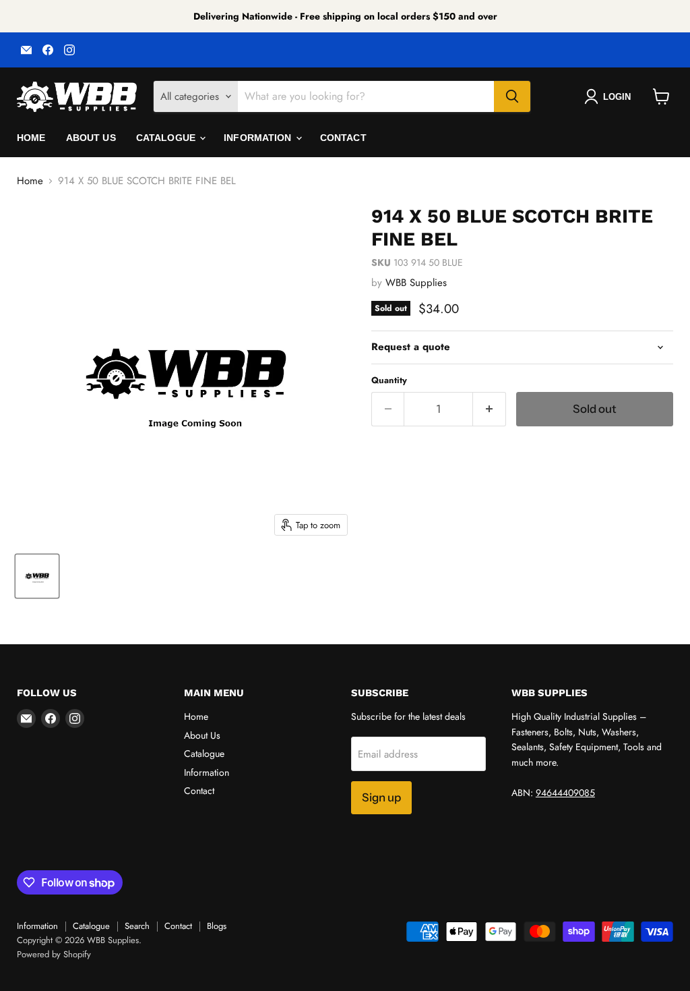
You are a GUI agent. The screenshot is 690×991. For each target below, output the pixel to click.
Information (259, 137)
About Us (91, 137)
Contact (343, 137)
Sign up (381, 797)
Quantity (389, 380)
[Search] (512, 96)
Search (137, 925)
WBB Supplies (416, 282)
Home (31, 137)
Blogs (216, 925)
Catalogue (167, 137)
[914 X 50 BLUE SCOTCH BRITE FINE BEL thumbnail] (37, 576)
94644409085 (565, 792)
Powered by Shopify (54, 954)
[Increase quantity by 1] (489, 409)
